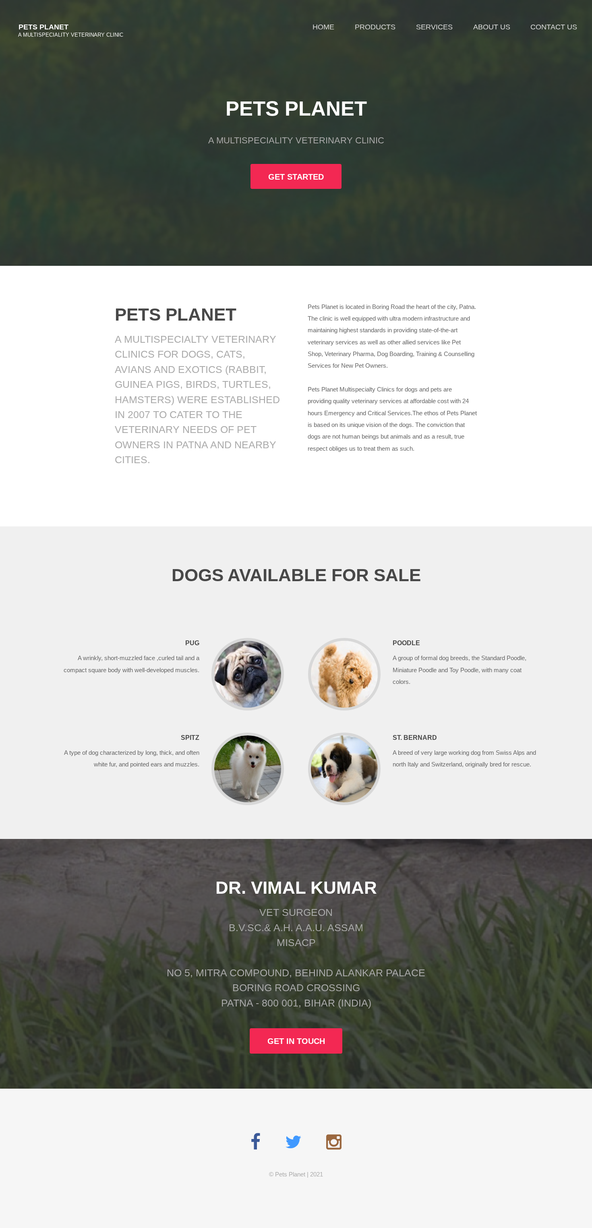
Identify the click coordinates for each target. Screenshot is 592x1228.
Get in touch (296, 1041)
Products (375, 27)
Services (434, 27)
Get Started (296, 176)
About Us (491, 27)
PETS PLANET (43, 27)
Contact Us (553, 27)
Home (323, 27)
